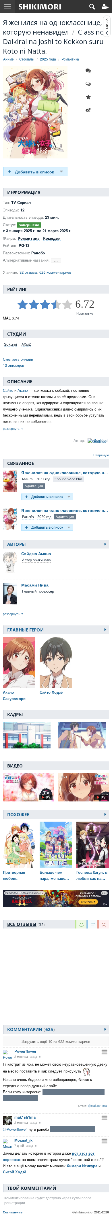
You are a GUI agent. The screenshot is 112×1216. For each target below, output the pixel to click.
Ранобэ (28, 516)
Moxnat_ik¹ (24, 1140)
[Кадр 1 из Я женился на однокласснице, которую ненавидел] (28, 735)
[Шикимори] (40, 6)
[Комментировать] (89, 70)
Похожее (18, 814)
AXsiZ (26, 344)
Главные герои (25, 630)
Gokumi (10, 344)
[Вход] (105, 6)
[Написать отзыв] (89, 84)
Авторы (16, 544)
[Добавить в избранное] (89, 97)
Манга (27, 478)
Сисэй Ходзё (14, 1172)
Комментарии (30, 1029)
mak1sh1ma (25, 1117)
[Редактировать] (89, 110)
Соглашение (12, 1212)
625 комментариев (55, 272)
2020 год (44, 516)
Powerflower (25, 1051)
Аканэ (23, 390)
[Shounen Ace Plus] (68, 479)
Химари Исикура (82, 1165)
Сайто (8, 390)
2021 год (43, 478)
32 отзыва (28, 272)
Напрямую (101, 455)
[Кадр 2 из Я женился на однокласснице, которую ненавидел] (83, 735)
